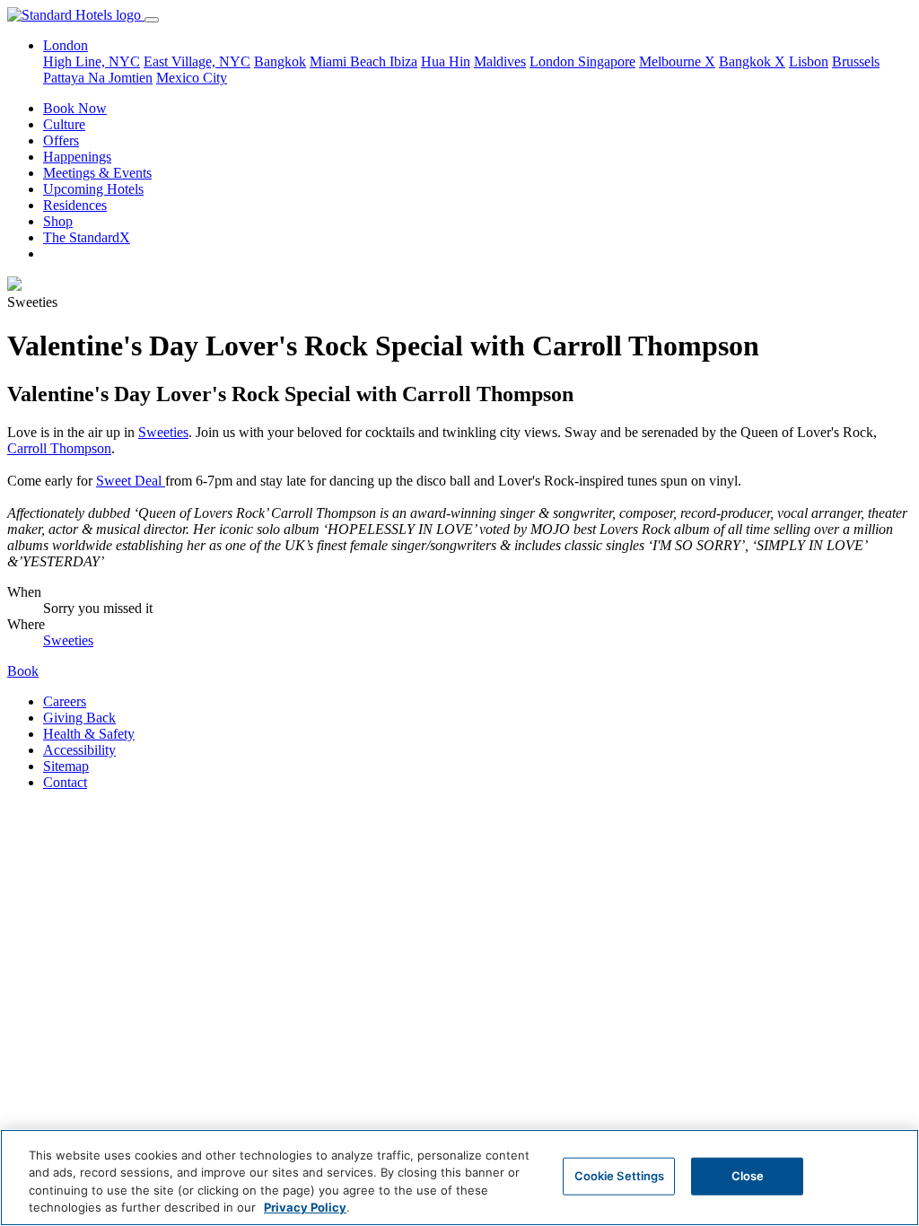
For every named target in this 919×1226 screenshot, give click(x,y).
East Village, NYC (197, 61)
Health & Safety (89, 733)
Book (23, 671)
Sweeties (163, 432)
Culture (64, 124)
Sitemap (66, 766)
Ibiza (403, 61)
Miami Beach (349, 61)
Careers (64, 701)
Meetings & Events (97, 172)
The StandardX (86, 237)
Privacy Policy (305, 1207)
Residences (75, 205)
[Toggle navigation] (151, 19)
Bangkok (280, 61)
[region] (459, 1177)
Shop (58, 221)
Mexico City (191, 77)
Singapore (606, 61)
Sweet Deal (130, 480)
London (554, 61)
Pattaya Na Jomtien (98, 77)
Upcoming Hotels (93, 189)
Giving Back (79, 717)
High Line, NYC (91, 61)
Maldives (500, 61)
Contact (65, 782)
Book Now (75, 108)
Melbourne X (677, 61)
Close (748, 1176)
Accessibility (79, 749)
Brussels (856, 61)
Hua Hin (445, 61)
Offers (61, 140)
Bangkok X (752, 61)
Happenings (77, 156)
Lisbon (808, 61)
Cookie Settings (619, 1176)
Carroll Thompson (59, 448)
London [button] (65, 45)
